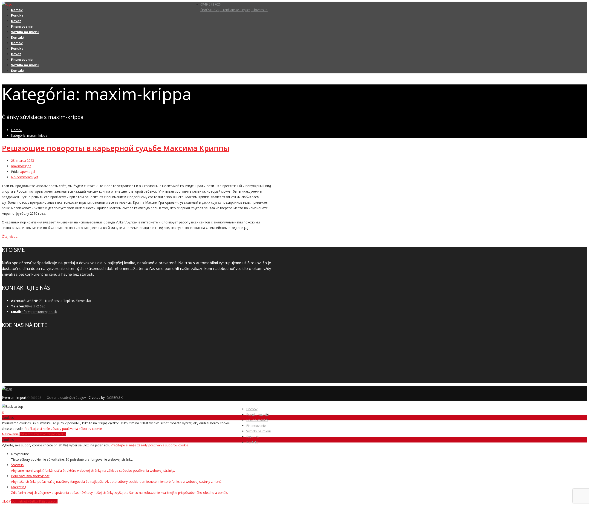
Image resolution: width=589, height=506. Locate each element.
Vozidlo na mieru (25, 32)
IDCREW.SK (114, 397)
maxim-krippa (21, 166)
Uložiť (6, 501)
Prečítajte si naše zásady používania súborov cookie (63, 428)
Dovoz (16, 21)
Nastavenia (11, 434)
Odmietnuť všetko (33, 434)
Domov (17, 10)
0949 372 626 (210, 4)
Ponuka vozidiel (257, 414)
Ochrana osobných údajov (66, 397)
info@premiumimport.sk (39, 311)
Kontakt (18, 37)
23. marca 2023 (22, 160)
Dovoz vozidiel (257, 420)
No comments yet (24, 177)
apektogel (27, 171)
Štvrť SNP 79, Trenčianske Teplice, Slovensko (234, 10)
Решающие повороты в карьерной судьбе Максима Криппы (115, 148)
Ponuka (17, 15)
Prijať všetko (56, 434)
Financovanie (22, 26)
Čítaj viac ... (10, 236)
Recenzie (253, 436)
